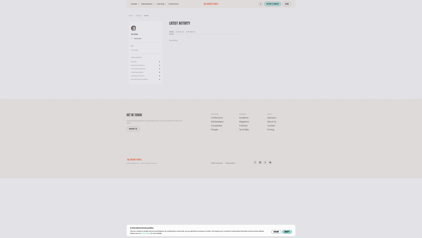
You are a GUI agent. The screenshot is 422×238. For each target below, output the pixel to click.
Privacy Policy (145, 233)
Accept (287, 232)
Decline (276, 232)
